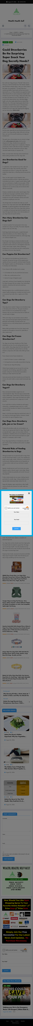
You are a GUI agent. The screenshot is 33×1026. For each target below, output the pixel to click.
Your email (16, 519)
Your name (16, 512)
